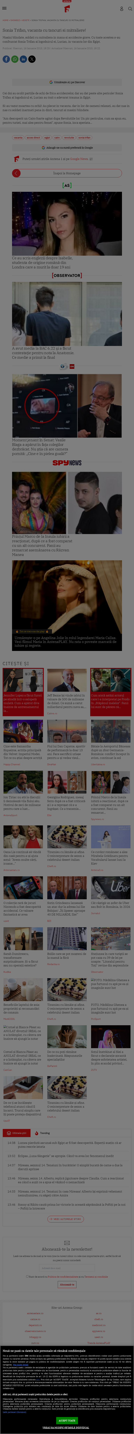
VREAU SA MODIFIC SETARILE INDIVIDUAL (66, 1427)
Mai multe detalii (20, 1364)
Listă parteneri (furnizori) (14, 1412)
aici (38, 1379)
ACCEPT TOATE (67, 1420)
